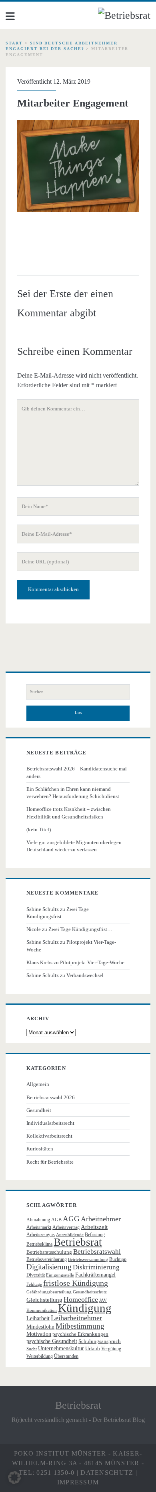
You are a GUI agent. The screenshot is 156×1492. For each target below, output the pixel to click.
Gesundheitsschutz (90, 1292)
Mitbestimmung (80, 1326)
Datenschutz (106, 1472)
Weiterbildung (39, 1356)
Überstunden (66, 1356)
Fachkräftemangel (95, 1275)
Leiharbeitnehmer (76, 1318)
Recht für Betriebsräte (50, 1162)
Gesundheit (38, 1110)
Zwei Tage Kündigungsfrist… (80, 929)
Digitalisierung (49, 1267)
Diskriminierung (96, 1267)
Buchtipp (117, 1259)
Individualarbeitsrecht (50, 1123)
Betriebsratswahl (97, 1251)
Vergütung (111, 1348)
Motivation (38, 1334)
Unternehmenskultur (61, 1348)
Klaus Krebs (39, 962)
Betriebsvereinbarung (46, 1259)
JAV (103, 1300)
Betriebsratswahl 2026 (50, 1097)
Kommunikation (41, 1310)
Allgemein (37, 1084)
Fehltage (34, 1284)
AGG (71, 1219)
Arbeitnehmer (101, 1219)
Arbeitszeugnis (40, 1234)
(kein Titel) (38, 829)
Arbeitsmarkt (38, 1227)
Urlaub (92, 1348)
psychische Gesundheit (51, 1341)
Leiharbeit (38, 1318)
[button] (14, 1477)
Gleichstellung (44, 1300)
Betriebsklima (39, 1244)
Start (14, 43)
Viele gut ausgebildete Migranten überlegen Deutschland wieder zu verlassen (74, 846)
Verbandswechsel (85, 975)
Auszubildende (70, 1235)
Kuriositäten (39, 1149)
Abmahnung (38, 1220)
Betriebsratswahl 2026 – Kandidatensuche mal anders (76, 772)
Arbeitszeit (94, 1227)
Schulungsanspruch (99, 1341)
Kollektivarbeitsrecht (49, 1136)
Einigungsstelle (60, 1275)
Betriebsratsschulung (49, 1252)
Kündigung (85, 1307)
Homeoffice (81, 1299)
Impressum (78, 1482)
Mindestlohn (40, 1327)
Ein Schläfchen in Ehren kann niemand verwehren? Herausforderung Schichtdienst (72, 792)
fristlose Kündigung (75, 1283)
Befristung (95, 1234)
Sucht (31, 1349)
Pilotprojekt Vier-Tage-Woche (92, 962)
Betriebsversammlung (88, 1259)
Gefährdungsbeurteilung (49, 1292)
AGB (56, 1220)
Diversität (35, 1275)
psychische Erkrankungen (80, 1334)
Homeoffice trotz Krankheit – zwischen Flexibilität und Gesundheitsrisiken (68, 812)
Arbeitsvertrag (66, 1227)
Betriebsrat (78, 1242)
